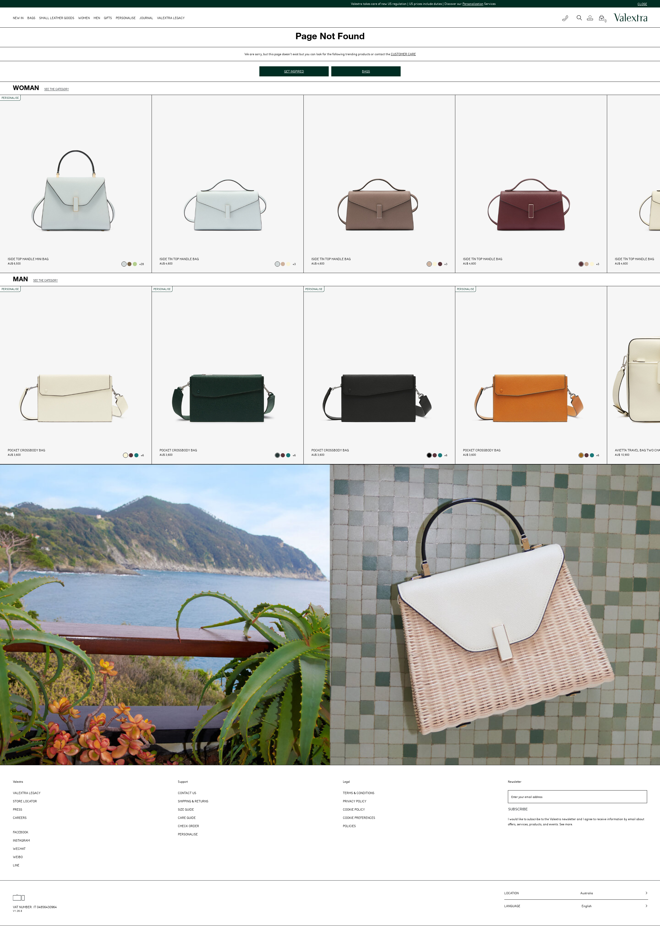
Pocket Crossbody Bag (26, 450)
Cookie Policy (354, 809)
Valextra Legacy (26, 793)
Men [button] (97, 17)
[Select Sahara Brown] (283, 264)
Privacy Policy (354, 801)
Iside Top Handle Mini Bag (28, 259)
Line (16, 865)
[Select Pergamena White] (288, 264)
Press (17, 809)
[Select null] (124, 264)
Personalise (126, 17)
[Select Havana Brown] (581, 455)
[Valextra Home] (630, 17)
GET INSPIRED (294, 71)
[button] (592, 18)
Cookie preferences (359, 817)
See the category (56, 89)
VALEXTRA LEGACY (171, 17)
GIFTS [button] (108, 17)
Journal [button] (146, 17)
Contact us (187, 793)
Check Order (188, 826)
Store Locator (25, 801)
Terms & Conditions (358, 793)
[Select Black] (429, 455)
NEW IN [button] (18, 17)
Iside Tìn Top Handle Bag (179, 259)
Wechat (19, 848)
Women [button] (84, 17)
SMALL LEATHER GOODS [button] (56, 17)
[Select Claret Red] (440, 264)
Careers (20, 817)
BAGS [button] (31, 17)
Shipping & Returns (193, 801)
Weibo (18, 857)
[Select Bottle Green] (136, 455)
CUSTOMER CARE (403, 54)
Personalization (360, 3)
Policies (349, 826)
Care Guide (187, 817)
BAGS (366, 71)
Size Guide (186, 809)
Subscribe (518, 809)
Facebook (20, 832)
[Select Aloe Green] (135, 264)
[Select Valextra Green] (277, 455)
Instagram (21, 840)
